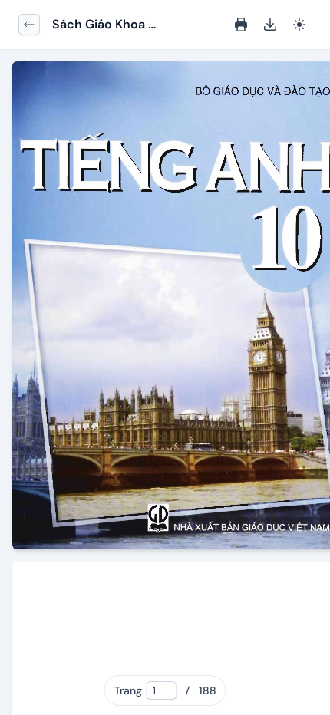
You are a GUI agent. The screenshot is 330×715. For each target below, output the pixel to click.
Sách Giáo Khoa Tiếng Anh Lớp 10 (102, 25)
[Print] (241, 24)
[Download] (270, 24)
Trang (128, 690)
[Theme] (299, 24)
